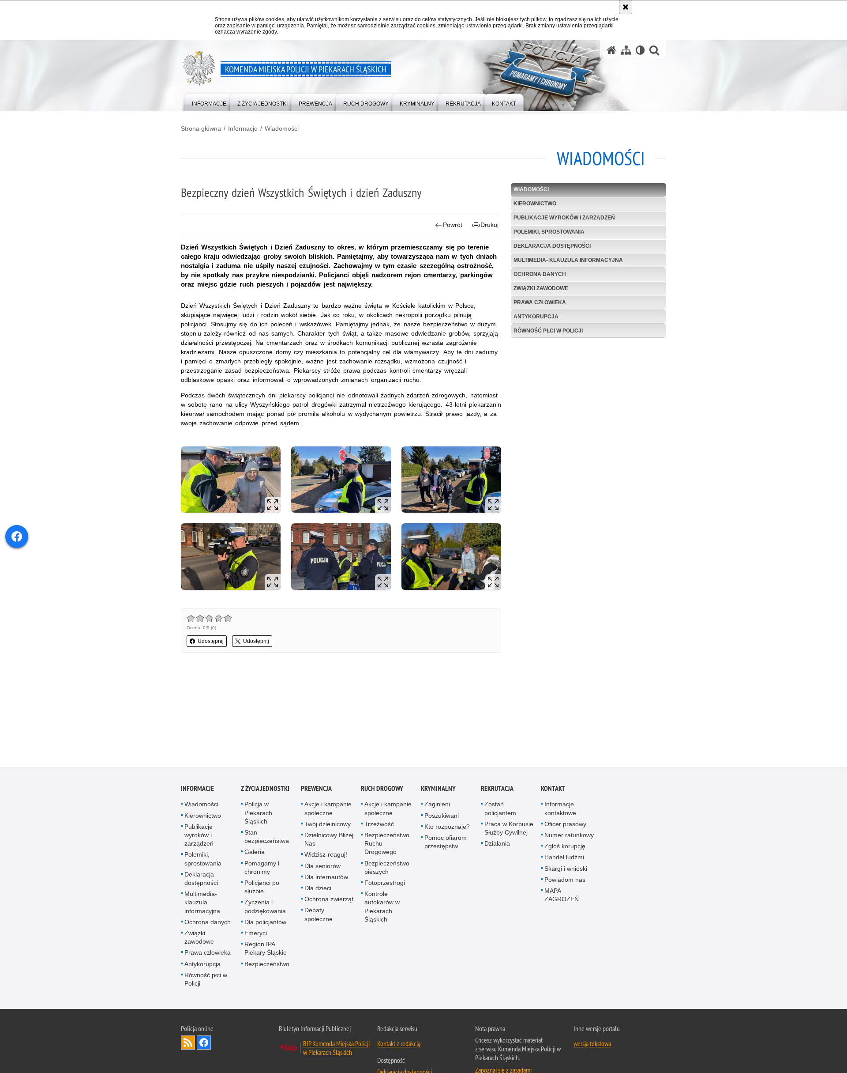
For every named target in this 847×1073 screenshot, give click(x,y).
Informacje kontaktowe (560, 809)
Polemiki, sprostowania (549, 232)
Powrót (452, 224)
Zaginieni (437, 805)
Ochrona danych (539, 274)
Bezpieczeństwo (266, 964)
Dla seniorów (322, 866)
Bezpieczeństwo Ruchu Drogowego (386, 845)
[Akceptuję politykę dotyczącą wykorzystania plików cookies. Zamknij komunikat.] (625, 7)
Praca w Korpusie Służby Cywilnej (508, 829)
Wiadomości (282, 128)
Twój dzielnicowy (327, 824)
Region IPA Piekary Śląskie (265, 949)
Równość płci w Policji (548, 331)
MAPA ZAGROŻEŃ (561, 896)
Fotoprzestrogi (384, 884)
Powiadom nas (564, 880)
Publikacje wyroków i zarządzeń (564, 218)
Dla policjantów (265, 922)
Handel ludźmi (564, 858)
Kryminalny (438, 789)
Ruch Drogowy (382, 789)
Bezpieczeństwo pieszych (386, 868)
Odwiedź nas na (204, 1044)
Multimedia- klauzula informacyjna (568, 260)
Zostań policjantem (500, 809)
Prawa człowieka (539, 302)
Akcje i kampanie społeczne (328, 809)
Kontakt (553, 789)
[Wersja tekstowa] (640, 50)
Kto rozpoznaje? (447, 827)
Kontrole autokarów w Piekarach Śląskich (382, 908)
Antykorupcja (535, 317)
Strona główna (201, 128)
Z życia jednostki (265, 789)
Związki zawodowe (540, 288)
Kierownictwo (534, 203)
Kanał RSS (188, 1044)
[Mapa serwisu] (626, 50)
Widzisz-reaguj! (325, 855)
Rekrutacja (497, 789)
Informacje (243, 128)
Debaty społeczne (318, 915)
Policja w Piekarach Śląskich (258, 814)
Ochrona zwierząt (328, 900)
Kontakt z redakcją (398, 1044)
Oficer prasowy (565, 824)
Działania (497, 844)
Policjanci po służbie (261, 888)
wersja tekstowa (592, 1044)
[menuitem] (209, 101)
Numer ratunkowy (569, 836)
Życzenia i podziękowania (265, 907)
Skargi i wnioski (565, 869)
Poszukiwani (441, 816)
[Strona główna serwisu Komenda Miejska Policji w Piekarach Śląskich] (611, 50)
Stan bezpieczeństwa (266, 838)
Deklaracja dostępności (552, 246)
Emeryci (255, 934)
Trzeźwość (379, 824)
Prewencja (316, 789)
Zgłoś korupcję (564, 847)
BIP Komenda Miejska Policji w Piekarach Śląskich (336, 1049)
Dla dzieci (317, 889)
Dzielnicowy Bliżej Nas (328, 840)
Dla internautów (326, 877)
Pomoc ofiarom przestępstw (445, 843)
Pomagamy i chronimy (261, 868)
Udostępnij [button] (211, 641)
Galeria (254, 853)
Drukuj (489, 224)
